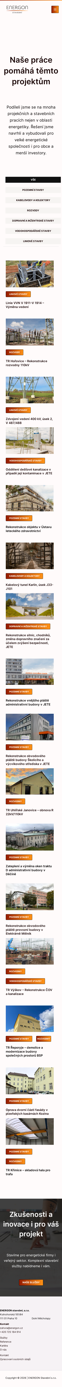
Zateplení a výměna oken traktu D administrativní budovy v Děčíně (29, 870)
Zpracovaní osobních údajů (15, 1359)
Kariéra (4, 1345)
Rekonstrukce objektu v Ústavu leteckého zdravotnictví (29, 529)
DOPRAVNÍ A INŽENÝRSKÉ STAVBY (28, 626)
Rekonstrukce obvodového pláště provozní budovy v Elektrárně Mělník (25, 929)
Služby (3, 1337)
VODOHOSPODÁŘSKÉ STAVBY (25, 460)
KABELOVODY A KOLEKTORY (24, 576)
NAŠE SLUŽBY (31, 1282)
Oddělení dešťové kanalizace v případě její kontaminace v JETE (29, 471)
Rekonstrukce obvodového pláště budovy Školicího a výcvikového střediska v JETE (28, 759)
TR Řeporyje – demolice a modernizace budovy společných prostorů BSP (24, 1051)
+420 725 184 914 (10, 1331)
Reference (5, 1341)
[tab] (33, 180)
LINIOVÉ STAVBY (18, 294)
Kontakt (4, 1355)
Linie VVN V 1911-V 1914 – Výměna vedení (25, 305)
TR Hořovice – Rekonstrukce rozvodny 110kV (26, 363)
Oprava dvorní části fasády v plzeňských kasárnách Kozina (27, 1112)
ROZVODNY (15, 801)
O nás (3, 1349)
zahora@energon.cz (11, 1328)
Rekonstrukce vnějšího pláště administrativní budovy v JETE (28, 702)
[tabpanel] (29, 725)
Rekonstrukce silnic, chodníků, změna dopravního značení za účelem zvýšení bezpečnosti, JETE (28, 641)
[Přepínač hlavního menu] (55, 9)
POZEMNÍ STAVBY (19, 518)
